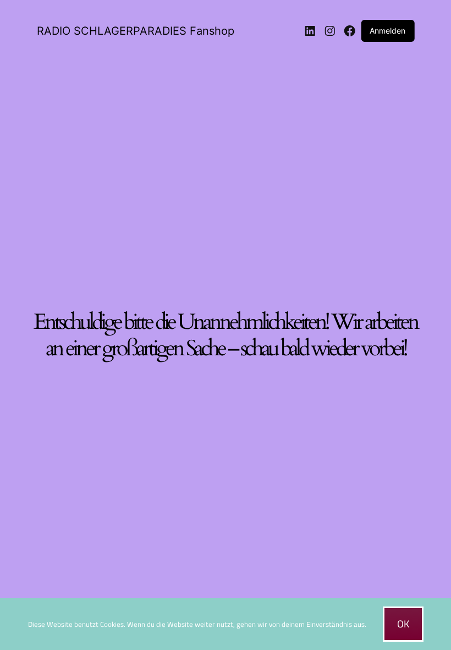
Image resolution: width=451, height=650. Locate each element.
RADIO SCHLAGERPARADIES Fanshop (135, 30)
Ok (403, 623)
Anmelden (387, 30)
